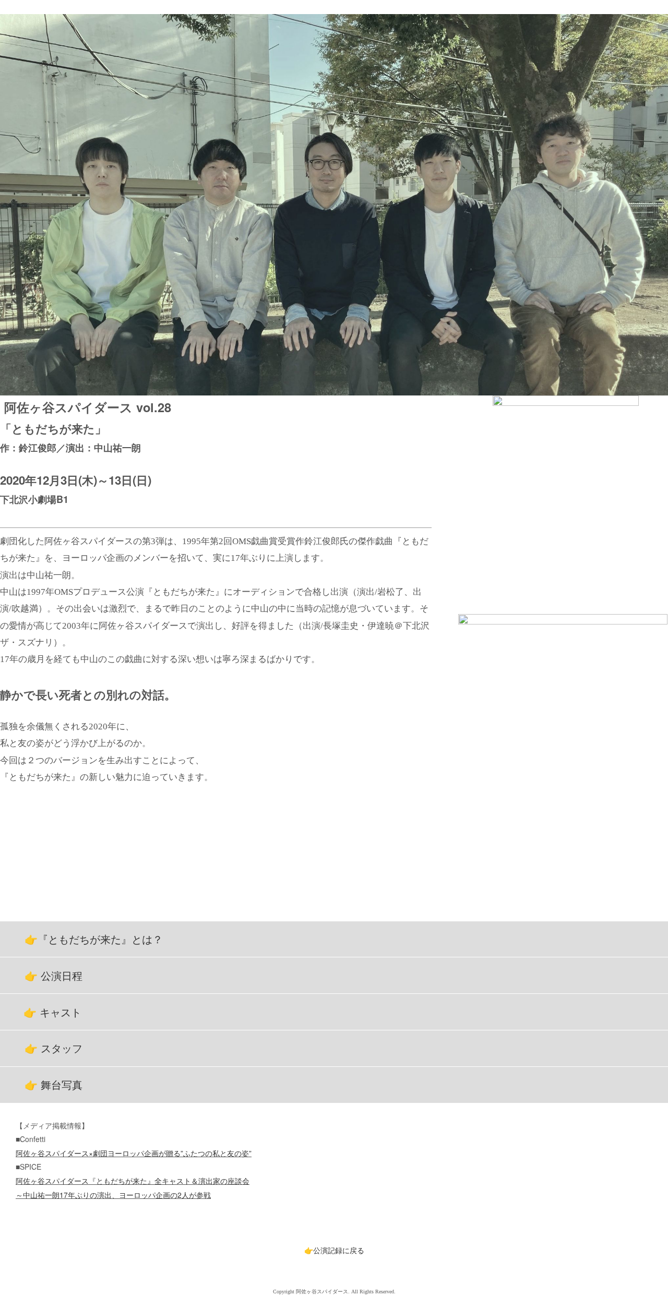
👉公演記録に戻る (334, 1250)
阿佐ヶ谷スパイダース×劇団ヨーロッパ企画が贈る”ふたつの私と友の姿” (134, 1153)
